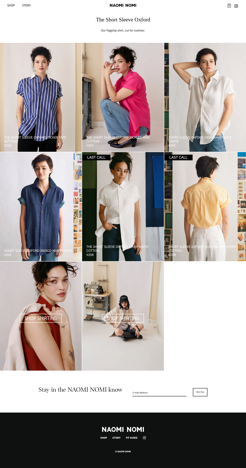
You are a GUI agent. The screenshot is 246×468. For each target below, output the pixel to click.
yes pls (200, 392)
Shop (11, 5)
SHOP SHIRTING (40, 318)
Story (26, 5)
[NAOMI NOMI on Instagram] (236, 5)
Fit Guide (131, 437)
